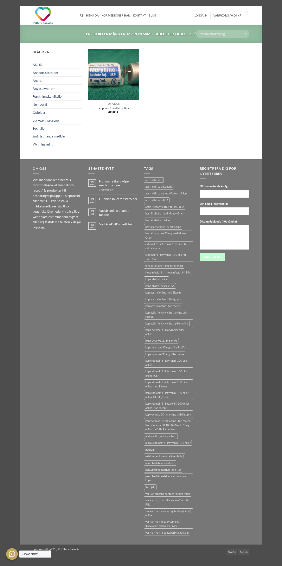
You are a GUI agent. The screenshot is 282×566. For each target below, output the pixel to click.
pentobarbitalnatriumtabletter (163, 469)
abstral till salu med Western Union (166, 193)
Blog (152, 15)
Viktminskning (43, 144)
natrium (150, 449)
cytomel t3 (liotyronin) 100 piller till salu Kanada (166, 246)
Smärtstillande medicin (49, 136)
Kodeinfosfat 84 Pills (178, 272)
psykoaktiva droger (46, 120)
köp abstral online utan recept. (163, 306)
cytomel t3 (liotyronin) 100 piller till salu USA (166, 257)
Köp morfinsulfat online (113, 108)
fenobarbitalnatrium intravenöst (164, 265)
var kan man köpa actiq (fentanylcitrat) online (168, 513)
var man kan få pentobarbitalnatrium (167, 532)
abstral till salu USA (156, 200)
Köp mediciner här (116, 15)
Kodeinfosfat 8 (154, 272)
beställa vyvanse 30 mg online (163, 227)
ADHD (37, 64)
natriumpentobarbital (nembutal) (164, 456)
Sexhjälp (39, 128)
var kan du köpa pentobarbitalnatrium (167, 493)
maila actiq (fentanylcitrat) (161, 436)
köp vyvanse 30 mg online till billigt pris (168, 414)
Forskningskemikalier (48, 96)
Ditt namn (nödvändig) (214, 186)
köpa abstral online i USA (160, 286)
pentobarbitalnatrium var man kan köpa (165, 478)
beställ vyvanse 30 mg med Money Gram (166, 235)
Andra (37, 80)
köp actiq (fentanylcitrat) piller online (166, 323)
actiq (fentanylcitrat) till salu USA (164, 206)
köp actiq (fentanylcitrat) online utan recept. (166, 314)
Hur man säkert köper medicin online (114, 183)
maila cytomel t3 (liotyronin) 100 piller (168, 442)
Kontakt (139, 15)
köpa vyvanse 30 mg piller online (164, 354)
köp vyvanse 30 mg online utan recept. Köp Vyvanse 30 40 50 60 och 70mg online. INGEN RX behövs (168, 425)
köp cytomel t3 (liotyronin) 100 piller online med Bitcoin (166, 384)
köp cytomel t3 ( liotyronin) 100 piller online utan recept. (167, 405)
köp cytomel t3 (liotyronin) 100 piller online (166, 362)
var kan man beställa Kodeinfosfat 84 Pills (167, 502)
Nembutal (40, 104)
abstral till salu (153, 180)
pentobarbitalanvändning (160, 463)
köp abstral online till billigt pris (163, 299)
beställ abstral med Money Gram (164, 213)
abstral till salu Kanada (158, 186)
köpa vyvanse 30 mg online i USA (165, 347)
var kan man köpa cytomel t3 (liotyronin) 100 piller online (162, 523)
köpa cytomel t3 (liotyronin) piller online (164, 332)
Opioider (39, 112)
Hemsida (92, 15)
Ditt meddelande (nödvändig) (218, 221)
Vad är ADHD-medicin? (115, 224)
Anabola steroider (45, 73)
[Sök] (81, 15)
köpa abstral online (156, 279)
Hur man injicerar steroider (118, 199)
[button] (200, 15)
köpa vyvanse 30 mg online (161, 340)
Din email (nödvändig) (214, 203)
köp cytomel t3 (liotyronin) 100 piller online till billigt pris (166, 395)
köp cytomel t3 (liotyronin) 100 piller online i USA (166, 373)
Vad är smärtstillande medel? (114, 212)
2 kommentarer (110, 189)
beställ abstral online (157, 220)
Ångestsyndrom (44, 88)
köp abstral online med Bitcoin (163, 292)
